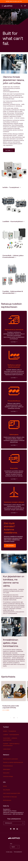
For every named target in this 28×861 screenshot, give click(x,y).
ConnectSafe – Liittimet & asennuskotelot (10, 739)
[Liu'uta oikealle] (17, 717)
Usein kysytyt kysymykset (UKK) (11, 793)
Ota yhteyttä (10, 545)
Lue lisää (7, 150)
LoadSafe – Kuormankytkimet (13, 221)
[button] (21, 6)
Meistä (5, 786)
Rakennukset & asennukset (10, 759)
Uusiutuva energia (8, 776)
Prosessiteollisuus (8, 766)
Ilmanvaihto (6, 772)
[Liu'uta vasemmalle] (10, 717)
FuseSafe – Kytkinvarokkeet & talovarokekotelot (13, 292)
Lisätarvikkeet (7, 749)
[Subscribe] (23, 823)
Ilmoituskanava (7, 800)
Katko (11, 851)
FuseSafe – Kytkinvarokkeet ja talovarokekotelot (11, 744)
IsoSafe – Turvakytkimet (11, 187)
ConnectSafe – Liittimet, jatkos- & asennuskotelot (13, 256)
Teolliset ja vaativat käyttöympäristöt (13, 762)
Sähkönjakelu (6, 769)
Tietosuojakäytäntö (18, 851)
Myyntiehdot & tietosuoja (10, 796)
